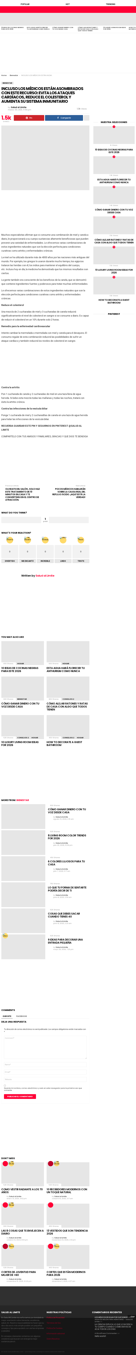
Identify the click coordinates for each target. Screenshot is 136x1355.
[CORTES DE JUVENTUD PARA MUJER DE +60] (22, 1257)
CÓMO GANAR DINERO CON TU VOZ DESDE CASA (62, 28)
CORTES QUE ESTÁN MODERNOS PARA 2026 (66, 1273)
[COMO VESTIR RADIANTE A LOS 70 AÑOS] (22, 1174)
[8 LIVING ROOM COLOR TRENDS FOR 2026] (23, 842)
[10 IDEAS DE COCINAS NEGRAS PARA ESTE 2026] (13, 19)
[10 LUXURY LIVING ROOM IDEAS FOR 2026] (115, 19)
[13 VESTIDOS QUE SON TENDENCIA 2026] (68, 1216)
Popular (25, 4)
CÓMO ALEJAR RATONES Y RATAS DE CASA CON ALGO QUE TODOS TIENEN (88, 29)
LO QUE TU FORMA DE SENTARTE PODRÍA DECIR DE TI (67, 889)
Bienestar (22, 699)
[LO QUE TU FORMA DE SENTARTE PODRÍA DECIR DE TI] (23, 894)
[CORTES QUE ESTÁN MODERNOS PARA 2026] (68, 1257)
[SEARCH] (132, 9)
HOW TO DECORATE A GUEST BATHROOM (64, 743)
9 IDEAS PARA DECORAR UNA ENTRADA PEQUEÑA (65, 941)
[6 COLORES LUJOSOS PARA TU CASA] (23, 868)
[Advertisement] (68, 53)
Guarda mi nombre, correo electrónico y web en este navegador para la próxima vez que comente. (43, 1089)
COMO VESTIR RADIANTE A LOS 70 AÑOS (22, 1190)
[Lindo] (5, 935)
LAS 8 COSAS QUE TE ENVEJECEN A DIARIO (22, 1232)
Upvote (21, 520)
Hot (68, 4)
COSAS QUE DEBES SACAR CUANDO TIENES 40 (64, 915)
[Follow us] (128, 9)
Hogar (20, 663)
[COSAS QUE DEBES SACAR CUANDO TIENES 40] (23, 920)
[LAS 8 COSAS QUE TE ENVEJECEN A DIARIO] (22, 1216)
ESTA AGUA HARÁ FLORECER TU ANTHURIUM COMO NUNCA (38, 28)
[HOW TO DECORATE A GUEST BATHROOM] (68, 727)
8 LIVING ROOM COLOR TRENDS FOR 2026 (67, 837)
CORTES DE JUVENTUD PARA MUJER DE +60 (18, 1273)
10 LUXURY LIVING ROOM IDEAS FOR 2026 (114, 28)
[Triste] (11, 1246)
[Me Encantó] (11, 1163)
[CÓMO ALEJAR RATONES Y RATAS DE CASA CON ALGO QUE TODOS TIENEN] (89, 19)
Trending (110, 4)
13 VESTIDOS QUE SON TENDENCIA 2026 (67, 1232)
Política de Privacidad (55, 1318)
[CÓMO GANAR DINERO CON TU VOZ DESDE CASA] (63, 19)
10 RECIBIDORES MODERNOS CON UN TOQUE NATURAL (67, 1190)
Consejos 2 (68, 699)
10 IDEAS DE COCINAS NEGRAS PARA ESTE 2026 (12, 28)
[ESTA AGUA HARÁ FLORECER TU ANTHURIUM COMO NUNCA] (38, 19)
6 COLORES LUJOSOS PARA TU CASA (66, 863)
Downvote (69, 520)
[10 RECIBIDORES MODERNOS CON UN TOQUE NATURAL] (68, 1174)
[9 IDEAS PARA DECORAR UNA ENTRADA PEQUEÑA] (23, 946)
